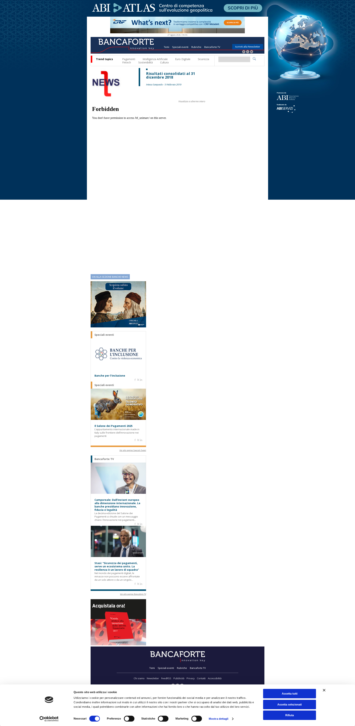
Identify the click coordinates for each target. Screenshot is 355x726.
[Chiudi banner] (324, 690)
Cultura (164, 62)
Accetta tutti (289, 693)
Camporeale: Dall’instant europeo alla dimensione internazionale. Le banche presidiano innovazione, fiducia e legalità (117, 505)
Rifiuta (289, 715)
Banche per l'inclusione (109, 375)
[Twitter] (247, 52)
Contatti (201, 678)
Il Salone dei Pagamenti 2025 (113, 426)
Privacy (191, 678)
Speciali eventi (180, 47)
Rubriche (196, 47)
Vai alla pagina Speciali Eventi (132, 450)
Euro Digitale (182, 59)
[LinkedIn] (251, 52)
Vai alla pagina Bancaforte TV (133, 594)
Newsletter (153, 678)
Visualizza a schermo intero (191, 101)
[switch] (129, 719)
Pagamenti (128, 59)
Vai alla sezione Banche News (110, 276)
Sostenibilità (145, 62)
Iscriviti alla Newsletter (247, 46)
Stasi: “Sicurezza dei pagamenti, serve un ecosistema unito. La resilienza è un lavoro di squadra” (116, 566)
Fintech (126, 62)
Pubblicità (178, 678)
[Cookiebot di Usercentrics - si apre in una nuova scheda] (49, 719)
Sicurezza (203, 59)
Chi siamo (139, 678)
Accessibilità (215, 678)
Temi (166, 47)
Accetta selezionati (289, 704)
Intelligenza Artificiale (155, 59)
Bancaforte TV (212, 47)
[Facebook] (243, 52)
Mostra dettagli (219, 718)
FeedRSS (166, 678)
